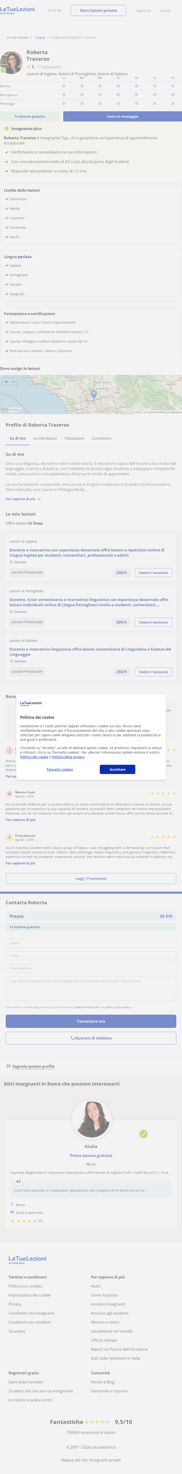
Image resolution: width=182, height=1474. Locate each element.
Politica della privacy (68, 757)
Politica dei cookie (34, 757)
